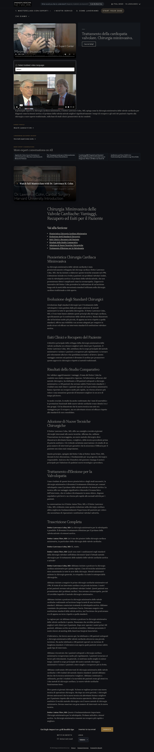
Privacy (73, 748)
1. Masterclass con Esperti (32, 11)
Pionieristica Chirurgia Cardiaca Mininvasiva (68, 233)
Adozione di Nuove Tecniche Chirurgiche (66, 245)
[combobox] (72, 4)
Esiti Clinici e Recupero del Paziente (64, 239)
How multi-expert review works (25, 139)
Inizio (83, 29)
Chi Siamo (22, 16)
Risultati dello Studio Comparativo (63, 242)
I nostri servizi (63, 11)
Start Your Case (112, 11)
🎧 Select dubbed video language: (30, 65)
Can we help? (89, 44)
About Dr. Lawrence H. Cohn (24, 128)
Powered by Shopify (96, 748)
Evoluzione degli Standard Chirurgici (64, 236)
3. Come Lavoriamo (87, 11)
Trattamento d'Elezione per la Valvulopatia (66, 248)
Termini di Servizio (83, 748)
